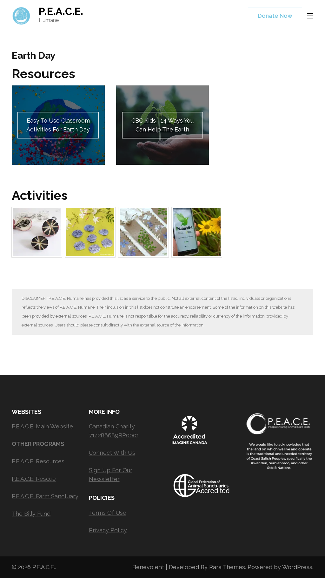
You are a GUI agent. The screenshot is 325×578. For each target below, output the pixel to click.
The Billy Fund (31, 513)
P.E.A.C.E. (61, 11)
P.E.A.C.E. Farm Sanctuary (45, 496)
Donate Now (275, 15)
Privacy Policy (108, 530)
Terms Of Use (107, 512)
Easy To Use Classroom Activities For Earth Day (58, 125)
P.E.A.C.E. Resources (38, 461)
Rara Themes (227, 567)
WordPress (297, 567)
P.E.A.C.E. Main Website (42, 426)
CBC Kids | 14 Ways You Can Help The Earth (162, 125)
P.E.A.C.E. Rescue (34, 478)
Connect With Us (112, 452)
